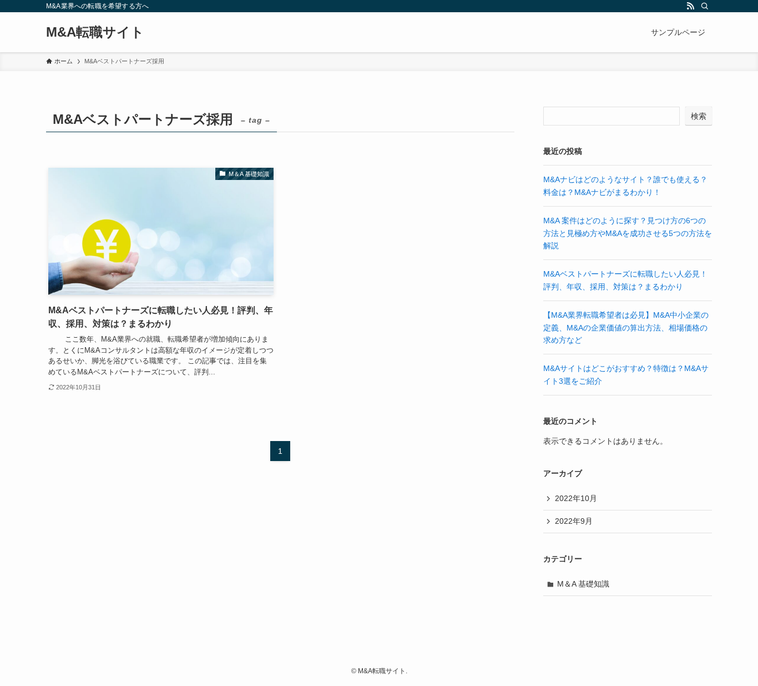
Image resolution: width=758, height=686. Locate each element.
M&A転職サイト (95, 32)
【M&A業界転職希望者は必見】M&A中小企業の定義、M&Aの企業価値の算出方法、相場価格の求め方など (626, 327)
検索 (698, 116)
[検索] (705, 6)
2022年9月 (574, 521)
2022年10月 (576, 498)
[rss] (690, 6)
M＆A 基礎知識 (583, 583)
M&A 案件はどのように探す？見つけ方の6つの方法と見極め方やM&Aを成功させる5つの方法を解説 (627, 233)
